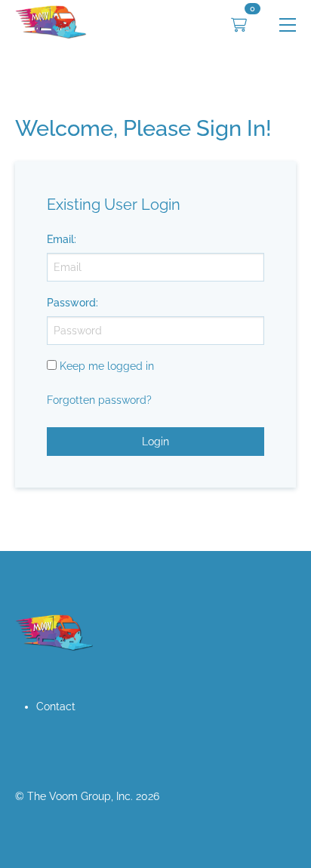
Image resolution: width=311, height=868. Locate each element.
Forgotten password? (99, 400)
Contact (55, 706)
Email (60, 239)
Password (71, 303)
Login (155, 442)
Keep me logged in (107, 366)
